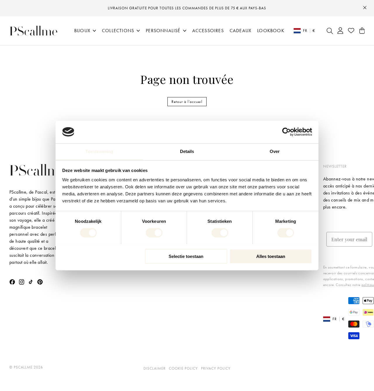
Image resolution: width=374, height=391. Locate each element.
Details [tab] (187, 151)
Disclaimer (154, 368)
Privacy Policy (216, 368)
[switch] (154, 232)
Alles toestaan (270, 256)
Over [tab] (275, 151)
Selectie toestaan (186, 256)
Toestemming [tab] (99, 151)
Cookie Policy (183, 368)
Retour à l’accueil (187, 101)
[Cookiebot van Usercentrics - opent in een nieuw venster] (286, 132)
